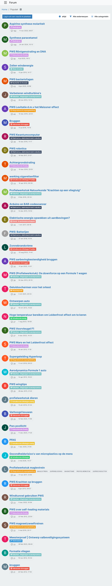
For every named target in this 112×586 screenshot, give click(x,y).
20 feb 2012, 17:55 (25, 572)
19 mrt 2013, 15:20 (25, 308)
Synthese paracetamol (23, 37)
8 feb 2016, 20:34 (25, 197)
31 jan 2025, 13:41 (25, 266)
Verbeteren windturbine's (25, 93)
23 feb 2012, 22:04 (25, 517)
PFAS (12, 439)
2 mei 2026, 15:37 (24, 461)
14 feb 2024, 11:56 (25, 419)
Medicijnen (16, 27)
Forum (13, 2)
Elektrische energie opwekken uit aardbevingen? (39, 217)
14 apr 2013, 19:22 (25, 377)
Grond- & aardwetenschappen (23, 221)
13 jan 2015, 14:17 (25, 72)
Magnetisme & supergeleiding (23, 110)
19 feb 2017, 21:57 (25, 155)
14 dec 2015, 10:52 (25, 211)
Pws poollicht (17, 425)
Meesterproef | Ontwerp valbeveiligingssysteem (39, 537)
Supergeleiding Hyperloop (25, 356)
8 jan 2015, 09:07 (25, 489)
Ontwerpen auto (19, 301)
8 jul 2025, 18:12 (24, 58)
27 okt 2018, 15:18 (25, 239)
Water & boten (17, 69)
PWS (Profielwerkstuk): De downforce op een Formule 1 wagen (48, 273)
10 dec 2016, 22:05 (26, 169)
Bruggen (14, 120)
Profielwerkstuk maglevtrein (27, 467)
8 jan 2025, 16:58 (25, 86)
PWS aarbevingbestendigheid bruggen (33, 259)
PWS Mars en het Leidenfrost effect (31, 342)
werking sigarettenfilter (24, 176)
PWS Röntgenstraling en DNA (27, 51)
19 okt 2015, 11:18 (24, 349)
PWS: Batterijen (19, 231)
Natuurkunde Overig (20, 55)
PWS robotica (17, 148)
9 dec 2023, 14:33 (25, 336)
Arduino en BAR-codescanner (27, 204)
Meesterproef (17, 290)
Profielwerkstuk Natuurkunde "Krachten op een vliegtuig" (45, 190)
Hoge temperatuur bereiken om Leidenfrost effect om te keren (47, 314)
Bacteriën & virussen (20, 83)
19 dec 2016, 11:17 (25, 142)
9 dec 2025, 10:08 (25, 502)
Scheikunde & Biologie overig (23, 402)
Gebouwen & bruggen (20, 124)
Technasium (17, 541)
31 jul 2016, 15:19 (25, 128)
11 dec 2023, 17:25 (25, 433)
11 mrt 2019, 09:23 (25, 363)
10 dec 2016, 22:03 (26, 114)
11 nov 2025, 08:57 (26, 31)
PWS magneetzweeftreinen (26, 523)
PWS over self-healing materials (29, 509)
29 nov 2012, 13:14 (25, 100)
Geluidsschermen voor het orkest (30, 287)
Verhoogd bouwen (20, 412)
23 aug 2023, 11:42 (26, 252)
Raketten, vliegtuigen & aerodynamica (26, 97)
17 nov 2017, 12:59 (25, 475)
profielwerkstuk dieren (23, 397)
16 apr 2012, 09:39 (26, 183)
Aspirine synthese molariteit (27, 23)
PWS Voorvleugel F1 (21, 328)
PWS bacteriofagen (21, 79)
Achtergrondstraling (22, 162)
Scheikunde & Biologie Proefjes (23, 180)
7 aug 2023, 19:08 (25, 322)
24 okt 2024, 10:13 (26, 45)
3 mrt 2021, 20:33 (25, 294)
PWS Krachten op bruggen (25, 481)
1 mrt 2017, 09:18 (25, 225)
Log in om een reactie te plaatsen (17, 16)
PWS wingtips (18, 384)
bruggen (14, 565)
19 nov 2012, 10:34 (25, 558)
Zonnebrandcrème (21, 245)
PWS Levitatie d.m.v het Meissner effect (34, 107)
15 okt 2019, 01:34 (25, 405)
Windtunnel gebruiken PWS (26, 495)
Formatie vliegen (19, 551)
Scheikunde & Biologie (20, 457)
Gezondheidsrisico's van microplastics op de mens (41, 453)
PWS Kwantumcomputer (24, 134)
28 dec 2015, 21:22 (25, 391)
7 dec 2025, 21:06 (25, 447)
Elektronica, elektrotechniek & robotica (26, 138)
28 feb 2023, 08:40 (25, 544)
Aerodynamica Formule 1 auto (27, 370)
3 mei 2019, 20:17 (24, 530)
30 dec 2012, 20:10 (25, 280)
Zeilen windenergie (21, 65)
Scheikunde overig (19, 318)
